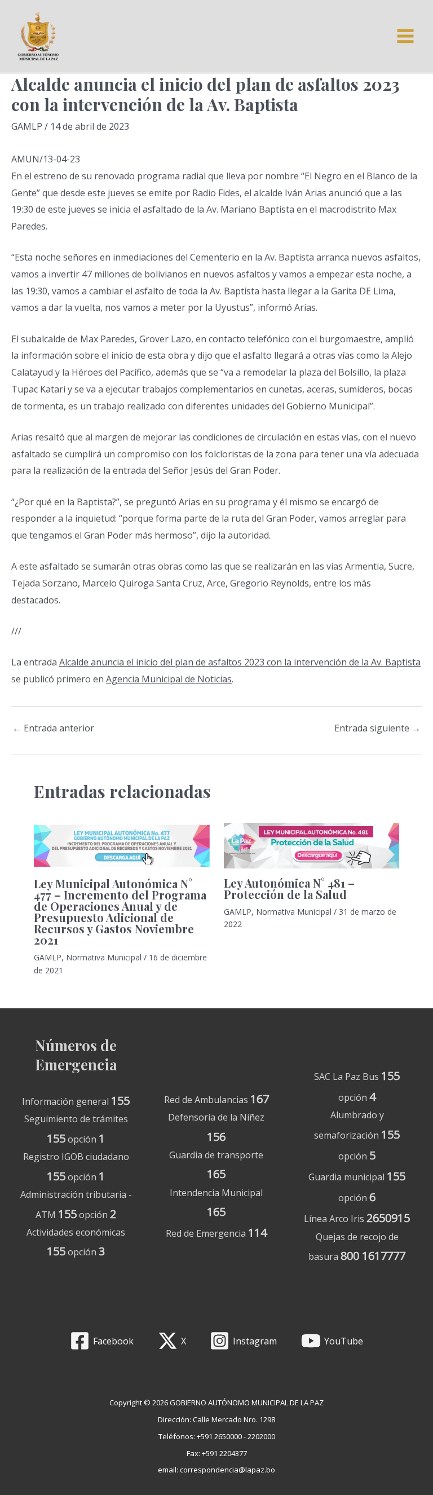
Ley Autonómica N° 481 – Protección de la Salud (289, 888)
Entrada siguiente (377, 728)
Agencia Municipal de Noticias (169, 679)
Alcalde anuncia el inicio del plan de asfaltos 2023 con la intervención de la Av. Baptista (240, 662)
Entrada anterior (53, 728)
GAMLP (26, 126)
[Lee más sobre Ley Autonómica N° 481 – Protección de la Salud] (312, 845)
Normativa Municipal (104, 957)
